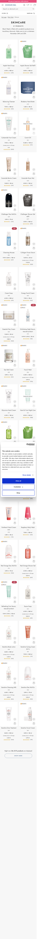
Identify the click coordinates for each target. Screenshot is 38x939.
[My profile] (31, 5)
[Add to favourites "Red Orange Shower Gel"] (34, 557)
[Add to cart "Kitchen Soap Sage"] (15, 442)
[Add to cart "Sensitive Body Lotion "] (15, 642)
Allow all (18, 481)
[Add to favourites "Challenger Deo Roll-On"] (15, 205)
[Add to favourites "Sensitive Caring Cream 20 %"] (34, 638)
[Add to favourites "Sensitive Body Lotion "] (15, 638)
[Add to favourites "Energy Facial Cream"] (34, 284)
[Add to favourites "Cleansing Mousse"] (15, 244)
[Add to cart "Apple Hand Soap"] (15, 61)
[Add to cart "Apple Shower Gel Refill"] (34, 61)
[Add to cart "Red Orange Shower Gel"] (34, 561)
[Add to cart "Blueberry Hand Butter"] (34, 97)
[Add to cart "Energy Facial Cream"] (34, 288)
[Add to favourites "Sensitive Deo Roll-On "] (34, 679)
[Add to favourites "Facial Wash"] (34, 361)
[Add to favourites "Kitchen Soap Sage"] (15, 438)
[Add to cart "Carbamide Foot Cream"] (15, 133)
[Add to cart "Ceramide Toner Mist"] (34, 173)
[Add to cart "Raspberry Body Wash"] (34, 523)
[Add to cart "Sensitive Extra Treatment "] (15, 723)
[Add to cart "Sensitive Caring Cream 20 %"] (34, 642)
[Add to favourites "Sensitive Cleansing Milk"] (15, 679)
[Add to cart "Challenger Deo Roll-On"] (15, 210)
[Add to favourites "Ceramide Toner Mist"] (34, 169)
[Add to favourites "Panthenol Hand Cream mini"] (15, 519)
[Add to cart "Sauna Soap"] (34, 602)
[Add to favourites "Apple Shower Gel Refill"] (34, 57)
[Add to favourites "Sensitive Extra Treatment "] (15, 719)
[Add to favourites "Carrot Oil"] (34, 129)
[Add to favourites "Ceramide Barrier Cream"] (15, 169)
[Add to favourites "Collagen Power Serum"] (34, 244)
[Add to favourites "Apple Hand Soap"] (15, 57)
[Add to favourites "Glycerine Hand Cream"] (15, 402)
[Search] (33, 9)
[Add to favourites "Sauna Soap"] (34, 598)
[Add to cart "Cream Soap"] (15, 288)
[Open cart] (34, 5)
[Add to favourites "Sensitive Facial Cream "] (34, 719)
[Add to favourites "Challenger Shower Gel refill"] (34, 205)
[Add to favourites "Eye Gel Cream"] (15, 361)
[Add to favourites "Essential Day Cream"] (15, 320)
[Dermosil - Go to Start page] (10, 5)
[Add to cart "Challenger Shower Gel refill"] (34, 210)
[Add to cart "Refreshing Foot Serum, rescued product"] (15, 602)
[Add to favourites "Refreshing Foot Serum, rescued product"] (15, 598)
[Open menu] (2, 5)
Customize (17, 487)
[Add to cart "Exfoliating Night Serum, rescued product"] (34, 325)
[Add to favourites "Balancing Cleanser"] (15, 93)
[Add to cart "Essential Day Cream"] (15, 325)
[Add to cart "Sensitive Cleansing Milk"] (15, 683)
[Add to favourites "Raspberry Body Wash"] (34, 519)
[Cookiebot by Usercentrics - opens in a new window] (26, 444)
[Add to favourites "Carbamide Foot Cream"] (15, 129)
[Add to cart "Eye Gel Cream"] (15, 365)
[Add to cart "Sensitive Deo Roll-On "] (34, 683)
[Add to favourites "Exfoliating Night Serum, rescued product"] (34, 320)
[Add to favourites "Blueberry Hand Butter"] (34, 93)
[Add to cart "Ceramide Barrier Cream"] (15, 173)
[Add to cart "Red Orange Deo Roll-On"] (15, 561)
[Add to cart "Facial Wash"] (34, 365)
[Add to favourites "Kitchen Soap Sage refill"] (34, 438)
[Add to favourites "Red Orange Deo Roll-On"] (15, 557)
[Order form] (24, 5)
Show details (27, 475)
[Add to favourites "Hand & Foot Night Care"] (34, 402)
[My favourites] (27, 5)
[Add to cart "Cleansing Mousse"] (15, 248)
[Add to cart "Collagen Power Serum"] (34, 248)
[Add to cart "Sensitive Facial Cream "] (34, 723)
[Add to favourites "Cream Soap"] (15, 284)
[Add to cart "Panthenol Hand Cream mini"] (15, 523)
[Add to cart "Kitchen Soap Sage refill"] (34, 442)
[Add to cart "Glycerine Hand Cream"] (15, 406)
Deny (18, 493)
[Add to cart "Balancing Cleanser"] (15, 97)
